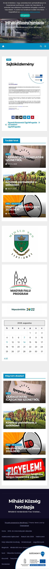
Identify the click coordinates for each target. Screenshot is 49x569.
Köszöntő (5, 558)
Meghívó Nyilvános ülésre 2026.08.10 (22, 208)
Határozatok (40, 536)
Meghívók (5, 547)
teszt (3, 553)
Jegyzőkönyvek (38, 542)
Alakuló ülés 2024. (27, 536)
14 (24, 342)
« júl (6, 358)
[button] (41, 46)
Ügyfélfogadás (30, 123)
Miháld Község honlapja (24, 23)
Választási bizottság (14, 553)
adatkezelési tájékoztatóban (30, 12)
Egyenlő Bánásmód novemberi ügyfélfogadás (16, 125)
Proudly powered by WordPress (16, 523)
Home (4, 531)
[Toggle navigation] (45, 46)
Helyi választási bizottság (11, 542)
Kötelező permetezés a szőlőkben (20, 183)
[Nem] (46, 9)
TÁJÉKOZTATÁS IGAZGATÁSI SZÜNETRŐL (24, 159)
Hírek (8, 59)
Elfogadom (25, 15)
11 (7, 342)
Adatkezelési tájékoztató (10, 536)
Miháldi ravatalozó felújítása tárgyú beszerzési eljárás (24, 475)
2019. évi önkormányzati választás (20, 531)
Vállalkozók (16, 203)
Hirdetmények (26, 542)
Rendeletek (6, 564)
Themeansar (24, 525)
